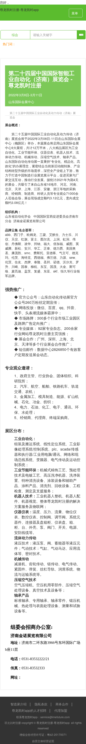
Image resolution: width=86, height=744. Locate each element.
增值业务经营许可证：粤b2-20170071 (43, 734)
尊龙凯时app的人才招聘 (29, 710)
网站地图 (6, 722)
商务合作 (61, 704)
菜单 (75, 13)
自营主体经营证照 (43, 741)
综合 (15, 34)
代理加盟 (60, 710)
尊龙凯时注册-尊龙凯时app (19, 9)
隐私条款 (41, 704)
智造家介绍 (19, 704)
